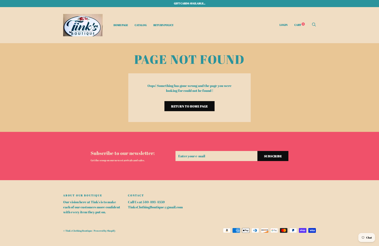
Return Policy (163, 25)
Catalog (141, 25)
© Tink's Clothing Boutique (77, 230)
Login (284, 24)
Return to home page (189, 106)
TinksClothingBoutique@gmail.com (155, 207)
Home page (121, 25)
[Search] (314, 24)
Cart (299, 24)
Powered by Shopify (104, 230)
